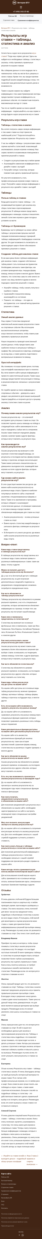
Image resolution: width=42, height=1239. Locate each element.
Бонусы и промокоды (27, 16)
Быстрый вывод (6, 1180)
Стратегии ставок (8, 20)
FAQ (2, 1205)
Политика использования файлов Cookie (14, 1222)
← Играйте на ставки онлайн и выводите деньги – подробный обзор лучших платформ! (13, 1159)
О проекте (4, 1194)
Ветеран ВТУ (5, 28)
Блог (3, 1201)
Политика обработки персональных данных (15, 1218)
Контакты (4, 1208)
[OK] (19, 1235)
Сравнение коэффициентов (28, 20)
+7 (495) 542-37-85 (21, 11)
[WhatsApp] (23, 1235)
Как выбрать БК (6, 1198)
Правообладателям (7, 1226)
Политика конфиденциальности (11, 1214)
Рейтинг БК (12, 16)
